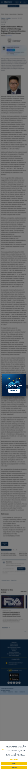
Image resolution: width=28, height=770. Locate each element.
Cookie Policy (24, 757)
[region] (14, 755)
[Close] (26, 743)
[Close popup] (24, 376)
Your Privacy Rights (14, 759)
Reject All (14, 763)
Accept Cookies (14, 767)
